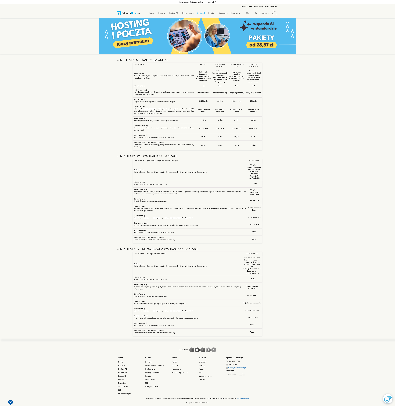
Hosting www (187, 13)
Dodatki (202, 380)
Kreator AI (201, 13)
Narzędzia (223, 13)
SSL (247, 13)
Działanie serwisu (205, 376)
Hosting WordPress (152, 372)
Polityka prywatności (180, 372)
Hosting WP (174, 13)
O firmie (175, 365)
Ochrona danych (261, 13)
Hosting (202, 365)
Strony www (235, 13)
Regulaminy (176, 369)
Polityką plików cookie (243, 398)
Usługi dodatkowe (152, 387)
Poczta (211, 13)
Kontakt (175, 362)
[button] (387, 398)
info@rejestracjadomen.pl (237, 368)
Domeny (161, 13)
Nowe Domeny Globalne (154, 365)
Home (151, 13)
